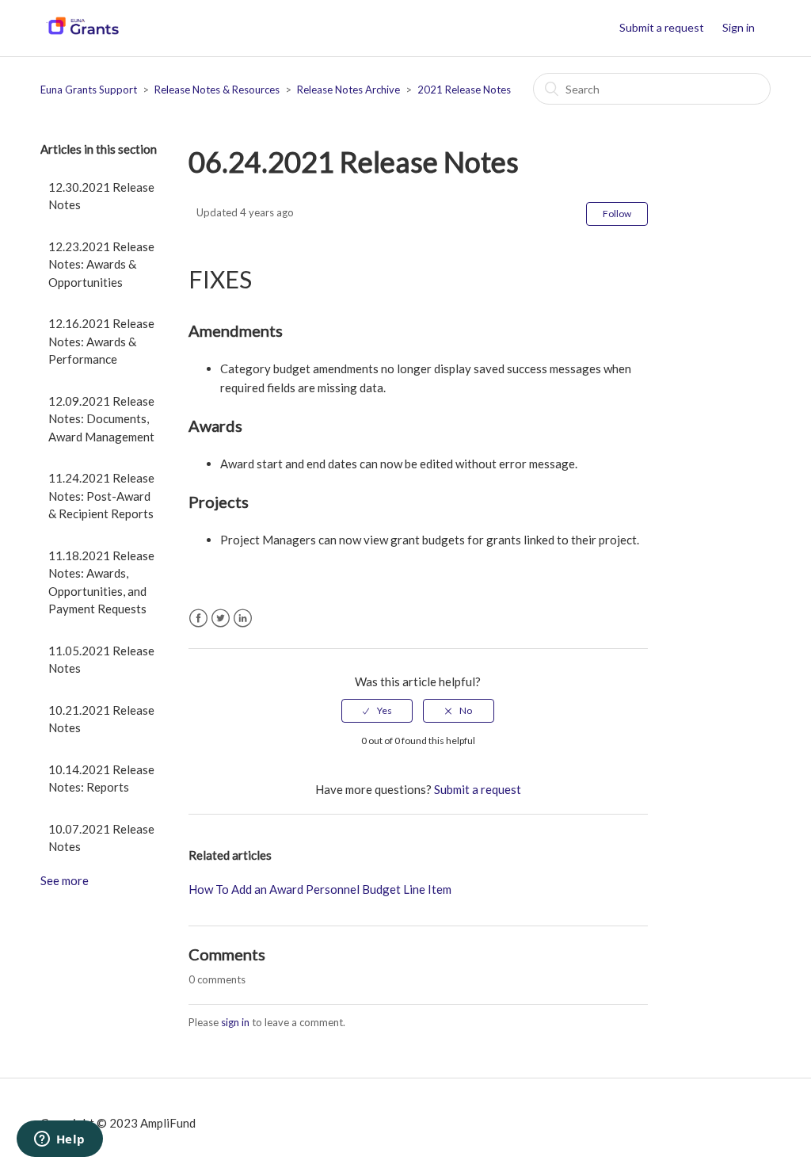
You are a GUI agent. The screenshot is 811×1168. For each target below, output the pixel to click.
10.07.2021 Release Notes (101, 838)
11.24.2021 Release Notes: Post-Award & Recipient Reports (101, 496)
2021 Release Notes (464, 89)
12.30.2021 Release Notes (101, 196)
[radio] (377, 711)
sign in (235, 1022)
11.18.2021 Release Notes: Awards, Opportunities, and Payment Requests (101, 582)
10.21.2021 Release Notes (101, 719)
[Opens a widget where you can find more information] (59, 1140)
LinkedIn (243, 618)
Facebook (198, 618)
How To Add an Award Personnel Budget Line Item (319, 889)
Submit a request (661, 27)
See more (64, 880)
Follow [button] (617, 213)
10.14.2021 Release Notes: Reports (101, 778)
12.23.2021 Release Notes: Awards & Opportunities (101, 264)
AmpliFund (168, 1123)
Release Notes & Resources (217, 89)
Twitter (220, 618)
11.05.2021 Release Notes (101, 659)
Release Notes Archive (348, 89)
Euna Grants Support (88, 89)
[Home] (82, 36)
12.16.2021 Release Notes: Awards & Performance (101, 341)
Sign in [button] (738, 27)
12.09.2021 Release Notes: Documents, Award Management (101, 419)
